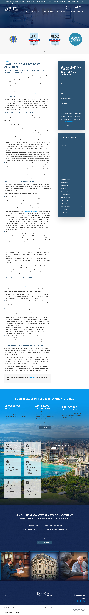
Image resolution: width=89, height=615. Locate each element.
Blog (55, 7)
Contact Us (56, 585)
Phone (62, 88)
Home (31, 585)
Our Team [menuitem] (32, 11)
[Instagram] (84, 601)
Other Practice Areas (48, 585)
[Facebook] (73, 601)
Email (62, 93)
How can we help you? (66, 103)
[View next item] (46, 51)
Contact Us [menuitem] (80, 11)
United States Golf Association (31, 211)
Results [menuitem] (73, 11)
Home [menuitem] (26, 11)
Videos (60, 7)
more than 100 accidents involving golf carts (19, 286)
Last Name (63, 83)
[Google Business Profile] (80, 601)
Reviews (24, 7)
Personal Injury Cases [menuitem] (49, 11)
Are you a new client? (66, 98)
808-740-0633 (78, 7)
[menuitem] (71, 142)
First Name (63, 78)
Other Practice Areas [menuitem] (63, 11)
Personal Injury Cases (38, 585)
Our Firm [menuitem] (38, 11)
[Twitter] (77, 601)
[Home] (11, 9)
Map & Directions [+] (8, 599)
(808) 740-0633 (79, 595)
